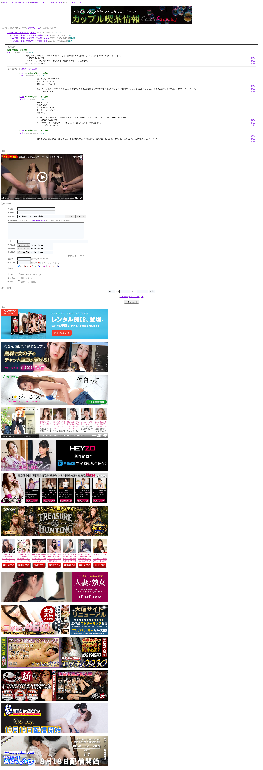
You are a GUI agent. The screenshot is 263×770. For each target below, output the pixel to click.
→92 (22, 73)
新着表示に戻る (38, 2)
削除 (253, 63)
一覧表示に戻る (22, 2)
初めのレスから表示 (28, 69)
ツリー (136, 296)
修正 (253, 61)
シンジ (46, 38)
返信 (253, 58)
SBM (38, 221)
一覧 (126, 296)
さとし (33, 32)
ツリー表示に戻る (54, 2)
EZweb (43, 221)
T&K (46, 35)
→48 (22, 97)
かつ (45, 41)
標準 (122, 296)
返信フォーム (34, 28)
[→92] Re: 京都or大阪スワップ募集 (26, 35)
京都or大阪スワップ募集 (18, 32)
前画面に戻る (75, 2)
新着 (131, 296)
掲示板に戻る (8, 2)
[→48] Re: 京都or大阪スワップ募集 (26, 38)
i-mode (32, 221)
